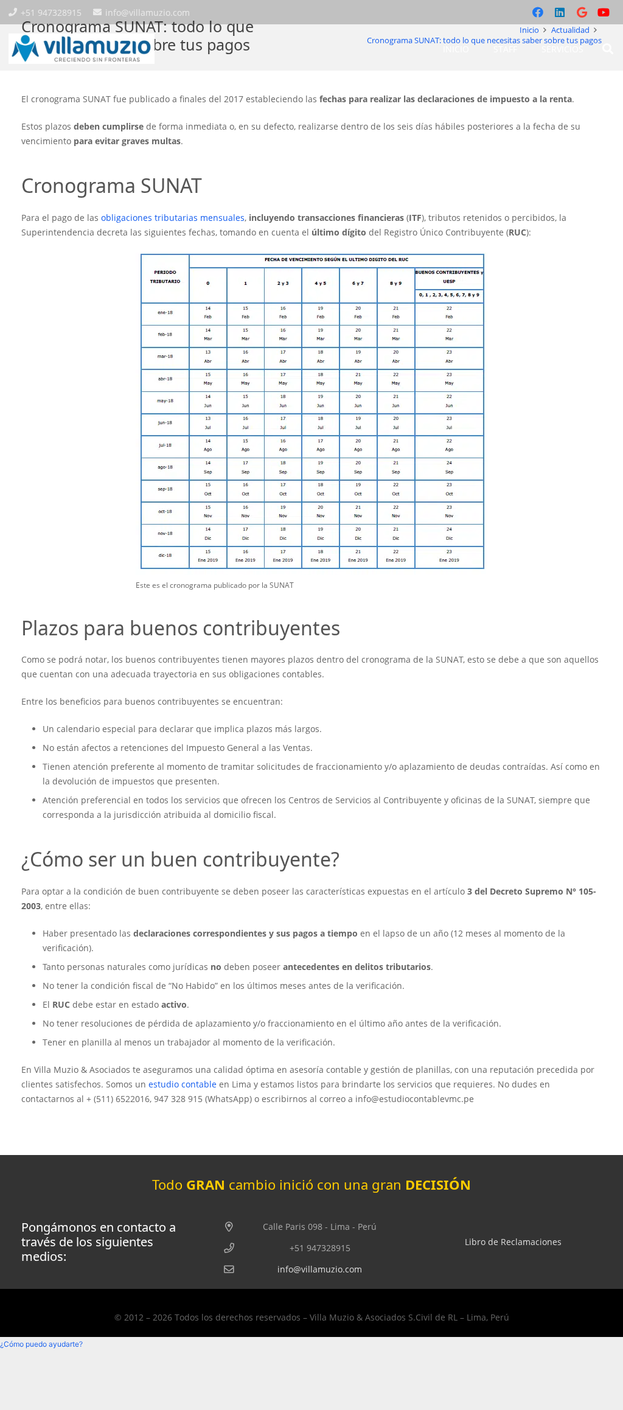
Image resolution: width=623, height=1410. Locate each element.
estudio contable (182, 1084)
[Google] (582, 12)
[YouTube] (603, 12)
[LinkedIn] (560, 12)
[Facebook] (538, 12)
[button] (608, 48)
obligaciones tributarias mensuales (173, 217)
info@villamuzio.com (319, 1269)
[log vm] (82, 48)
